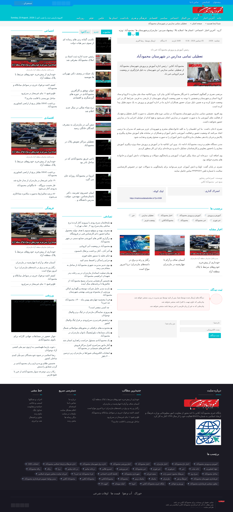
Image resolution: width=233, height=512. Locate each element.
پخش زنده (71, 421)
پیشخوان (217, 2)
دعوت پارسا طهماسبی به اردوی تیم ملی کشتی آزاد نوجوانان (34, 348)
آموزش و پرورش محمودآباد (189, 215)
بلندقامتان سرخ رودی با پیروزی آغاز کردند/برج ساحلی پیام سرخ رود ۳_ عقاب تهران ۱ (89, 224)
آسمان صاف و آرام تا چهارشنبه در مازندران (36, 262)
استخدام (72, 406)
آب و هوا (127, 493)
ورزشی (49, 295)
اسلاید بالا (179, 30)
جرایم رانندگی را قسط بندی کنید (95, 260)
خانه (219, 18)
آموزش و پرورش (214, 215)
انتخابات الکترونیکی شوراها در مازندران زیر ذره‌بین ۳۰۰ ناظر (86, 354)
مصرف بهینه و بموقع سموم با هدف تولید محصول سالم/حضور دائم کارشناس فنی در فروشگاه (87, 232)
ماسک (153, 479)
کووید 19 (104, 484)
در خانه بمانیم (73, 469)
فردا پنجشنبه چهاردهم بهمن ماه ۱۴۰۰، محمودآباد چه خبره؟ (87, 301)
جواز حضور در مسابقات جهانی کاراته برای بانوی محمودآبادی (34, 338)
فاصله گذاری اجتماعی (108, 474)
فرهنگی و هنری (139, 18)
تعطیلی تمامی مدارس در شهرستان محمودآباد (170, 56)
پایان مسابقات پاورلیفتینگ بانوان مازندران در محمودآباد (89, 334)
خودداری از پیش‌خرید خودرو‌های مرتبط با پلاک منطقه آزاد (208, 267)
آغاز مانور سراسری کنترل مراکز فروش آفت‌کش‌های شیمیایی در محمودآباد (92, 347)
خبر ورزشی (123, 469)
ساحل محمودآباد (211, 474)
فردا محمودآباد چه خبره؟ (83, 474)
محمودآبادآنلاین (167, 220)
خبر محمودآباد (200, 220)
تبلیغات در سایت (69, 413)
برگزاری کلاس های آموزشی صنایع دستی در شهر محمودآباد (87, 240)
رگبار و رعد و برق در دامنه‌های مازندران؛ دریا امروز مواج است (135, 264)
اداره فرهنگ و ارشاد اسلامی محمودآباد (60, 464)
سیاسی (164, 18)
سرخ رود (194, 474)
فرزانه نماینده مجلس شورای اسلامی (52, 474)
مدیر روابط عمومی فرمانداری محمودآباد (40, 479)
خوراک (138, 493)
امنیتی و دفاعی (35, 403)
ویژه (121, 30)
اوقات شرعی (100, 493)
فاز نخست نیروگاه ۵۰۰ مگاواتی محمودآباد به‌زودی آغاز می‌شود (37, 187)
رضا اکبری (140, 41)
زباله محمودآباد (34, 469)
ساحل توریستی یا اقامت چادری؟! (40, 98)
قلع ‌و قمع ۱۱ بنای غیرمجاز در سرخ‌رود (38, 93)
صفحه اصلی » (196, 23)
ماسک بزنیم (139, 479)
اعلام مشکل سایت (68, 410)
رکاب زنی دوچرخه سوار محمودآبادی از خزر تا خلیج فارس (35, 373)
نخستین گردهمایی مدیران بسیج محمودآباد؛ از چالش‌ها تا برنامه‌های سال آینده (89, 282)
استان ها (113, 18)
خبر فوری (217, 220)
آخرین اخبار (209, 18)
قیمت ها (115, 493)
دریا (59, 469)
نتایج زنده (38, 413)
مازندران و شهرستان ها (146, 30)
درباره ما (72, 399)
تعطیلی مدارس (148, 215)
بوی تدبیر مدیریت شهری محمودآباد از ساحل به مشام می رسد (88, 267)
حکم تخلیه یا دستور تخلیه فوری (96, 255)
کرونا (133, 484)
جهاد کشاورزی (211, 469)
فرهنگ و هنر (181, 479)
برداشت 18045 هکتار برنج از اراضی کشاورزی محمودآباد (35, 105)
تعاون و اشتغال (35, 417)
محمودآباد (129, 30)
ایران (195, 18)
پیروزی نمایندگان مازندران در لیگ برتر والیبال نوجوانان (89, 314)
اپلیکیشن (206, 2)
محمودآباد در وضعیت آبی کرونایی (94, 246)
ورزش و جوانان (177, 484)
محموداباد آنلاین (69, 479)
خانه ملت (195, 469)
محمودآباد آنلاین (88, 479)
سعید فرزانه (151, 474)
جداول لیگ (37, 410)
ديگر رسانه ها (70, 417)
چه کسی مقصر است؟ (99, 307)
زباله (49, 469)
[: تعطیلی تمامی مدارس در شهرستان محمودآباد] (120, 34)
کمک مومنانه (120, 484)
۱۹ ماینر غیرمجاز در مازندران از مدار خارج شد (34, 180)
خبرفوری (171, 469)
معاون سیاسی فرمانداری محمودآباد (203, 484)
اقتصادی (153, 18)
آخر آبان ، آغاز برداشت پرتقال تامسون (92, 251)
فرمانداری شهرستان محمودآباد (205, 479)
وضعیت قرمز (149, 220)
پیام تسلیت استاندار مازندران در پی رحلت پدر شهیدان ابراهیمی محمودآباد (89, 274)
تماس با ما (194, 2)
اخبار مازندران (162, 464)
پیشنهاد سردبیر (166, 30)
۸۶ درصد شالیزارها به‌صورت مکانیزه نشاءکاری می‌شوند (35, 195)
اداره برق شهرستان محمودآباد (94, 464)
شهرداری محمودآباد (132, 474)
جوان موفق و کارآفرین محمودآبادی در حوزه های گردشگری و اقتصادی (81, 94)
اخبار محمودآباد (166, 215)
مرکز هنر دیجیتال (196, 507)
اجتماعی (174, 18)
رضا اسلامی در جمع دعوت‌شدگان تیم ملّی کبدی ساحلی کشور (34, 357)
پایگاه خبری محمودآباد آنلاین (153, 484)
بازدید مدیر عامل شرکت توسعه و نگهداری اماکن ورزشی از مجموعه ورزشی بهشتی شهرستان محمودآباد (89, 291)
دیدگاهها (85, 31)
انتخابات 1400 (33, 464)
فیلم (91, 18)
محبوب (106, 31)
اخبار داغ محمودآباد (181, 464)
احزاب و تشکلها (35, 399)
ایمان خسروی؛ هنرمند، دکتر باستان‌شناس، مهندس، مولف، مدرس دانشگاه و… (79, 196)
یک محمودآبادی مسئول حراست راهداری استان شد (86, 340)
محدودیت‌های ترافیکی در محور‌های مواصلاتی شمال (86, 328)
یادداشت (124, 18)
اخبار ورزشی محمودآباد (122, 464)
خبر (133, 215)
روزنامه (80, 18)
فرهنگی (49, 208)
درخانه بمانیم (90, 469)
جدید (96, 31)
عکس (101, 18)
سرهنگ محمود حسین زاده (173, 474)
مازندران (166, 479)
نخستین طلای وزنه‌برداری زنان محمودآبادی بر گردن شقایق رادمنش (35, 365)
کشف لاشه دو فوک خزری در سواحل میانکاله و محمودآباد (35, 86)
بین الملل (185, 18)
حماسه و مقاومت (34, 406)
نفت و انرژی (37, 421)
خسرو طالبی (107, 469)
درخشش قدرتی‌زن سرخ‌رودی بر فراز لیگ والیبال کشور (87, 322)
